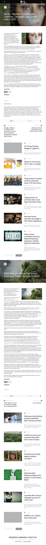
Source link (6, 100)
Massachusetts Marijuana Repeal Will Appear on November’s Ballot (33, 476)
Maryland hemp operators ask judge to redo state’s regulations (33, 218)
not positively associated (21, 67)
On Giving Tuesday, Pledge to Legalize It (31, 147)
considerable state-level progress (11, 339)
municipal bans (38, 315)
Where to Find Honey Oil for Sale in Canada (32, 163)
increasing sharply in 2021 (32, 309)
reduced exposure (10, 71)
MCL (25, 166)
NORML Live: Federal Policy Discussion (32, 517)
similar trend (19, 360)
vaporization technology (30, 69)
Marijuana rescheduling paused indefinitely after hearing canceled (33, 418)
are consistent (12, 66)
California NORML (14, 323)
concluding (29, 66)
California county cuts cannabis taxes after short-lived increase (32, 437)
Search (18, 255)
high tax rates (30, 315)
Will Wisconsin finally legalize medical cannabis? (32, 456)
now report (26, 358)
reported (9, 54)
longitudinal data (7, 41)
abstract (6, 84)
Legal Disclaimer (27, 541)
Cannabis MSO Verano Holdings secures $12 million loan (32, 497)
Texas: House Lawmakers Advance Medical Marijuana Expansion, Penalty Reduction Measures (32, 238)
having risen (29, 362)
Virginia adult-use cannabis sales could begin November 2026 (32, 199)
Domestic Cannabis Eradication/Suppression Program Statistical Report (11, 300)
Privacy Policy (18, 541)
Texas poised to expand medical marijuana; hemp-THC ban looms (33, 181)
